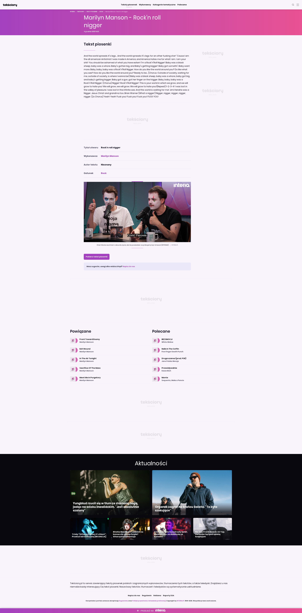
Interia (72, 12)
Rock (101, 12)
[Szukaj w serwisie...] (293, 5)
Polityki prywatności (140, 601)
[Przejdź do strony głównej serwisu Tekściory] (10, 5)
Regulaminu (123, 601)
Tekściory (80, 12)
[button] (129, 5)
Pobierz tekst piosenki (96, 256)
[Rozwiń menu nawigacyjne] (297, 5)
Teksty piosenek (91, 12)
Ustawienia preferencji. (157, 601)
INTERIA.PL (180, 601)
